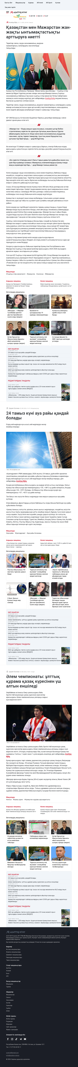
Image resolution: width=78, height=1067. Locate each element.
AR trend (40, 3)
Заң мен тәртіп (10, 7)
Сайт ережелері (11, 1027)
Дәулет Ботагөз (14, 408)
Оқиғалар (9, 1005)
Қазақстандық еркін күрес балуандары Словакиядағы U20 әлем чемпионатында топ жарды (55, 811)
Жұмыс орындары (12, 1029)
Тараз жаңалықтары (12, 960)
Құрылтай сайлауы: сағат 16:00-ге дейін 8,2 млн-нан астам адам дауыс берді (56, 544)
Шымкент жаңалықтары (14, 955)
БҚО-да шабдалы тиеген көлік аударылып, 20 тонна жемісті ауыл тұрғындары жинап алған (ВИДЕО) (31, 388)
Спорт (33, 671)
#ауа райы (10, 533)
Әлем (8, 1011)
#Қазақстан (31, 274)
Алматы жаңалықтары (13, 952)
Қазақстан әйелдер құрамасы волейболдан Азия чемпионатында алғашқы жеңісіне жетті (21, 810)
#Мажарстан (49, 274)
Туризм (8, 987)
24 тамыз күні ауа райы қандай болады (22, 352)
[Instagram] (12, 1039)
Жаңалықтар (20, 3)
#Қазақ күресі (18, 799)
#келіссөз (39, 274)
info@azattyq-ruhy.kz (12, 1055)
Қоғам (57, 3)
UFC (7, 976)
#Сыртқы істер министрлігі (15, 274)
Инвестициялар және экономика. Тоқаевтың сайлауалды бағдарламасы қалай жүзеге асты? (56, 285)
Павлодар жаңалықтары (14, 957)
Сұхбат (8, 1008)
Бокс (7, 973)
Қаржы (31, 3)
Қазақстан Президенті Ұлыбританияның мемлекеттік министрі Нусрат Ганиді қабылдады (19, 286)
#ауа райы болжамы (34, 533)
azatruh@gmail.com (12, 1053)
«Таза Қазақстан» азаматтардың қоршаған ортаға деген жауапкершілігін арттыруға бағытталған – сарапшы (20, 545)
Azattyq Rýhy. (21, 481)
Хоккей (8, 971)
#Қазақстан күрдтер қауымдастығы (37, 799)
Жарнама (9, 1024)
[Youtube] (25, 1039)
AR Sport (49, 3)
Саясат (31, 22)
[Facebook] (7, 1039)
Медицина (9, 984)
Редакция (9, 1021)
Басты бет (8, 3)
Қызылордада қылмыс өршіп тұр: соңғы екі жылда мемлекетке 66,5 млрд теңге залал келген (37, 365)
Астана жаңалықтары (13, 949)
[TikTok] (16, 1039)
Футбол (8, 968)
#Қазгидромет (20, 533)
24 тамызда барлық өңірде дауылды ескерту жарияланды (29, 360)
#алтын (9, 799)
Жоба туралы (10, 1019)
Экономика (9, 1000)
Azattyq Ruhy (50, 98)
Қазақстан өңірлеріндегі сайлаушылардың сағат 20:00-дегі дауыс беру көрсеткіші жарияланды (37, 375)
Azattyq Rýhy (13, 22)
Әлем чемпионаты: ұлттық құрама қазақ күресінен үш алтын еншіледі (33, 356)
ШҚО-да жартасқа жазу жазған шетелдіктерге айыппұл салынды (31, 370)
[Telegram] (21, 1039)
